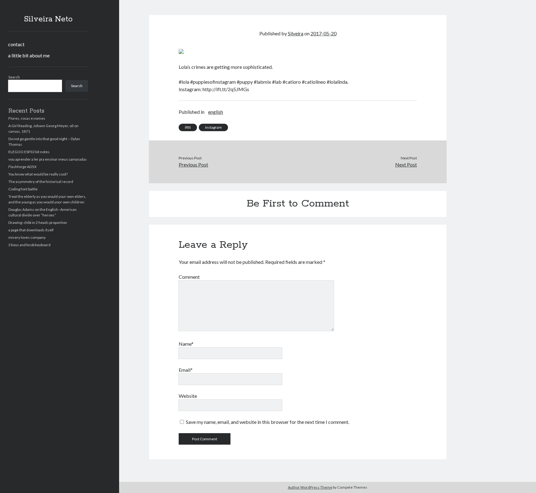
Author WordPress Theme (310, 487)
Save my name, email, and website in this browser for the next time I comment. (267, 422)
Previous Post (193, 164)
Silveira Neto (48, 19)
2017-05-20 (323, 33)
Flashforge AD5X (22, 166)
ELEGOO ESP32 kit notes (29, 151)
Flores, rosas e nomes (26, 118)
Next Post (406, 164)
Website (188, 396)
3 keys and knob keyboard (29, 244)
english (215, 112)
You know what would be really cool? (38, 174)
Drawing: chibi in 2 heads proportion (37, 222)
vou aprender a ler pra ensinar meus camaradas (47, 159)
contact (16, 44)
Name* (186, 344)
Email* (186, 370)
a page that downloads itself (31, 230)
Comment (189, 277)
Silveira (295, 33)
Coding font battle (23, 189)
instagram (213, 127)
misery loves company (27, 237)
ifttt (188, 127)
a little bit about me (29, 55)
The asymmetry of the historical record (40, 181)
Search (14, 77)
